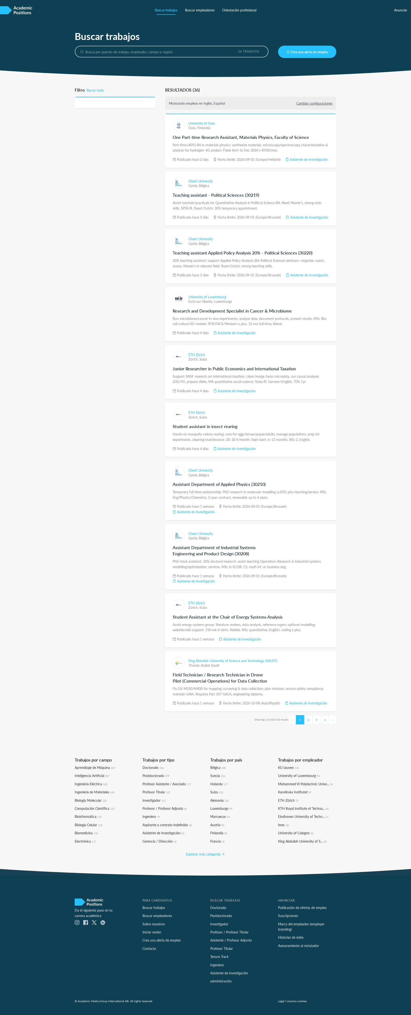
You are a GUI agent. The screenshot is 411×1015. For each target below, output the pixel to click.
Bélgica (204, 185)
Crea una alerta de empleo (309, 51)
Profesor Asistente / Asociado (166, 783)
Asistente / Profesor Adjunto (231, 940)
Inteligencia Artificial (92, 775)
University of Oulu (201, 123)
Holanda (219, 783)
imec (283, 824)
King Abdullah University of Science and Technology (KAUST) (232, 660)
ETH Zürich (196, 354)
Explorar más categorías (204, 854)
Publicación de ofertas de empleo (302, 907)
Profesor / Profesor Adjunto (164, 808)
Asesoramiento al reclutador (298, 945)
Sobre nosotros (153, 924)
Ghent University (200, 181)
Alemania (219, 800)
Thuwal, (194, 665)
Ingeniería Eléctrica (91, 783)
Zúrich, (193, 359)
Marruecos (220, 816)
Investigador (154, 800)
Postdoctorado (155, 775)
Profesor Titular (156, 792)
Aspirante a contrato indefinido (167, 824)
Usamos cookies (297, 1001)
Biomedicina (86, 832)
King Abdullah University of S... (302, 841)
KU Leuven (288, 767)
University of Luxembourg (207, 296)
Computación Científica (94, 808)
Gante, (193, 185)
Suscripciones (288, 915)
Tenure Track (219, 956)
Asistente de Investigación (308, 159)
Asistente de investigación (229, 973)
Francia (217, 841)
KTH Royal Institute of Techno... (303, 808)
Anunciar (400, 10)
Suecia (217, 775)
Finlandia (203, 127)
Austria (217, 824)
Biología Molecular (91, 800)
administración (221, 981)
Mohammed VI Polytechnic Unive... (305, 783)
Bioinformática (88, 816)
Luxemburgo (223, 301)
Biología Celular (88, 824)
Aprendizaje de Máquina (95, 767)
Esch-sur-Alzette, (201, 301)
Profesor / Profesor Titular (229, 932)
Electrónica (85, 841)
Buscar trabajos (166, 10)
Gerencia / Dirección (159, 841)
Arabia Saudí (210, 665)
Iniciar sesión (151, 932)
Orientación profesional (239, 10)
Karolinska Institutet (294, 792)
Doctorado (153, 767)
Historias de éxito (290, 937)
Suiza (203, 359)
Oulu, (192, 127)
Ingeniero (151, 816)
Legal (281, 1001)
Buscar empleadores (200, 10)
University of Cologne (295, 832)
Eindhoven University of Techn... (303, 816)
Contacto (149, 948)
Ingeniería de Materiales (94, 792)
